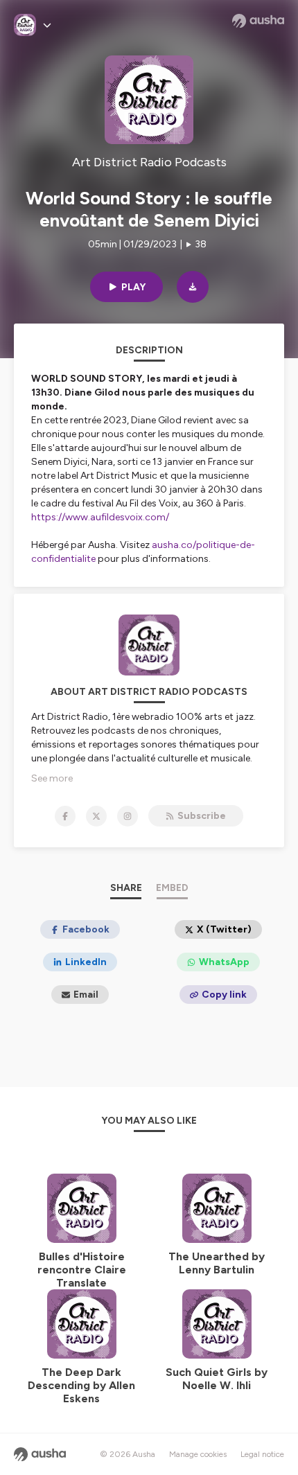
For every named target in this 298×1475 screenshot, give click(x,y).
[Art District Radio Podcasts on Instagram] (127, 816)
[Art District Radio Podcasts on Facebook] (65, 816)
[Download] (193, 287)
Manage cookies (198, 1454)
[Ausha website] (258, 21)
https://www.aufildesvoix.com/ (100, 517)
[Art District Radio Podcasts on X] (96, 816)
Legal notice (262, 1454)
